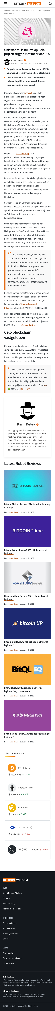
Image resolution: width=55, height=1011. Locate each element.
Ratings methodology (12, 909)
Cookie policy (8, 963)
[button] (50, 4)
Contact (6, 898)
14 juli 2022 (25, 389)
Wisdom (15, 880)
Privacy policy (8, 953)
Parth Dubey (26, 424)
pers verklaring (23, 153)
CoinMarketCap (28, 325)
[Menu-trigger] (5, 3)
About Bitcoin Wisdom (12, 893)
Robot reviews (9, 928)
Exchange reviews (10, 933)
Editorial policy (9, 903)
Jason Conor (13, 512)
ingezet (28, 93)
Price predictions (10, 923)
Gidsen (6, 939)
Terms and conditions (12, 958)
